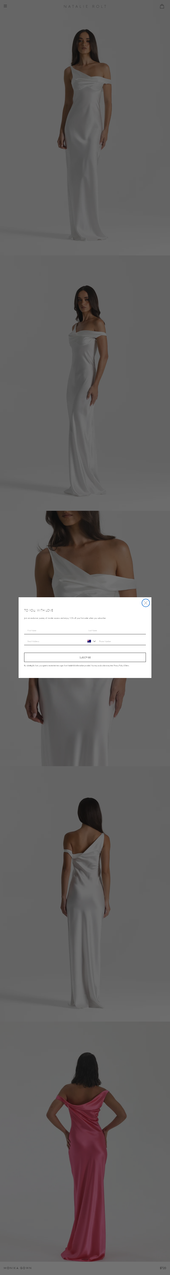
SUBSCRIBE (85, 657)
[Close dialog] (146, 603)
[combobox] (91, 641)
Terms (127, 666)
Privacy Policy (118, 666)
